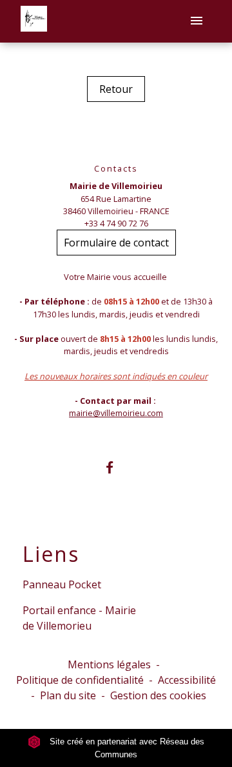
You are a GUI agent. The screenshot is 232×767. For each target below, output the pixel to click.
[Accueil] (34, 21)
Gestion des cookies (158, 695)
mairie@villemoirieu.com (116, 413)
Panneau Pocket (62, 584)
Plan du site (68, 695)
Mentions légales (109, 664)
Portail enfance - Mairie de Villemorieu (79, 618)
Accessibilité (187, 680)
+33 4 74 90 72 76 (116, 223)
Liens (51, 554)
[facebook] (115, 467)
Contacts (116, 169)
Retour (116, 89)
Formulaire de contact (116, 242)
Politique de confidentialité (80, 680)
